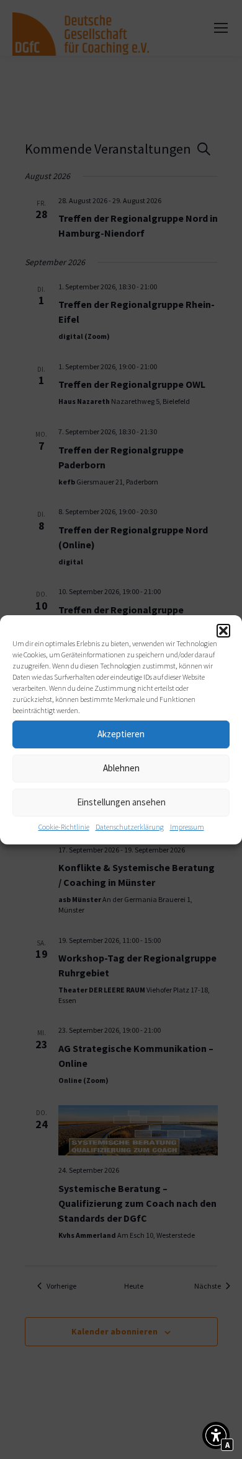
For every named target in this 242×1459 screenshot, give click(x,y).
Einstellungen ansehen (121, 802)
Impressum (187, 826)
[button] (223, 630)
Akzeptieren (121, 734)
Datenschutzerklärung (130, 826)
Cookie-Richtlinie (63, 826)
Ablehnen (121, 768)
